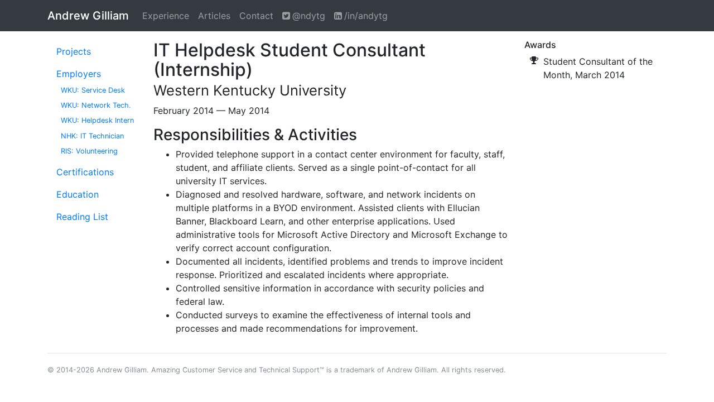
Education (77, 194)
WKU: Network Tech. (96, 105)
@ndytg (308, 15)
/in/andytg (366, 15)
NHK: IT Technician (92, 136)
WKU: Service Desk (93, 90)
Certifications (85, 172)
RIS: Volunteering (89, 151)
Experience (165, 15)
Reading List (82, 216)
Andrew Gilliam (88, 15)
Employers (78, 73)
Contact (256, 15)
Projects (73, 51)
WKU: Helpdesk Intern (97, 120)
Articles (214, 15)
